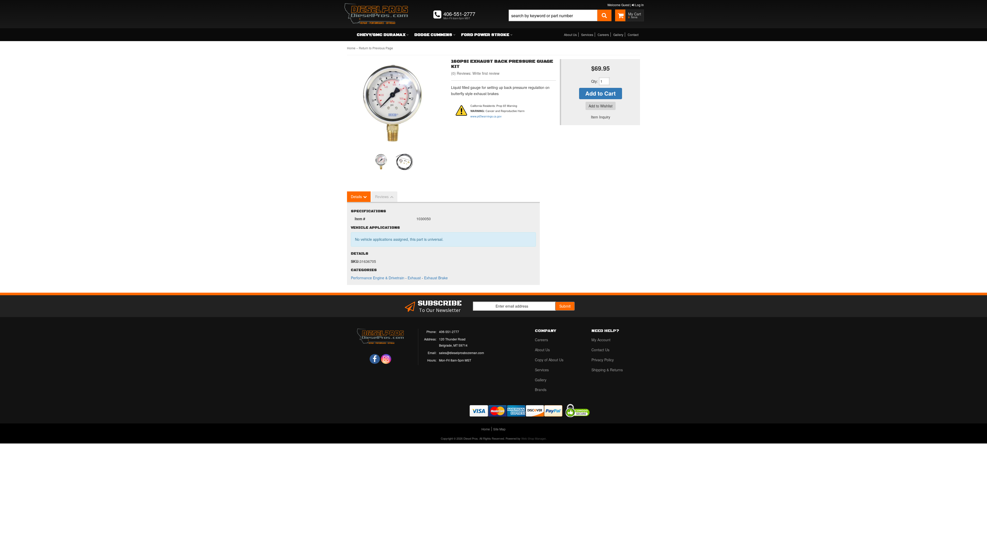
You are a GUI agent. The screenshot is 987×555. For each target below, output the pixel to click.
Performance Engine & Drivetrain (377, 277)
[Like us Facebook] (375, 359)
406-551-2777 (449, 331)
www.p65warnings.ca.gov (485, 116)
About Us (570, 34)
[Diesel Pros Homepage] (376, 9)
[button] (560, 21)
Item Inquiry (600, 116)
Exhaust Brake (436, 277)
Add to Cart (600, 93)
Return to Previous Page (376, 48)
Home (351, 48)
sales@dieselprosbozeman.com (461, 352)
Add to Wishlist (601, 105)
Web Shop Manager (533, 438)
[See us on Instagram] (386, 359)
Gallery (618, 34)
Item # (360, 218)
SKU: (355, 261)
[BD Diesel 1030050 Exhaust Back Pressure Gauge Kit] (393, 104)
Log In (639, 5)
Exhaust (414, 277)
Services (587, 34)
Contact (633, 34)
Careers (603, 34)
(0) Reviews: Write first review (475, 73)
